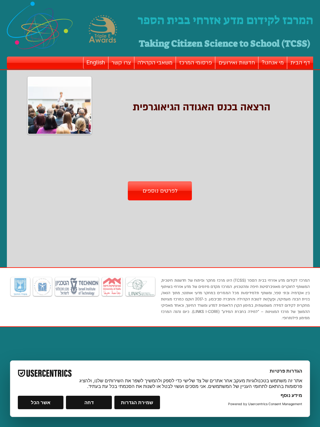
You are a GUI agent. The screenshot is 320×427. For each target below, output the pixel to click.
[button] (272, 63)
